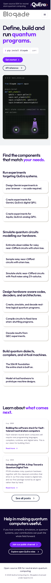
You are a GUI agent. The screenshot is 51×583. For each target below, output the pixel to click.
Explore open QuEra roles (23, 551)
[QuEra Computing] (39, 5)
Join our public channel (23, 544)
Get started (10, 59)
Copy (34, 51)
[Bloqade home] (16, 14)
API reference (11, 68)
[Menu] (45, 15)
